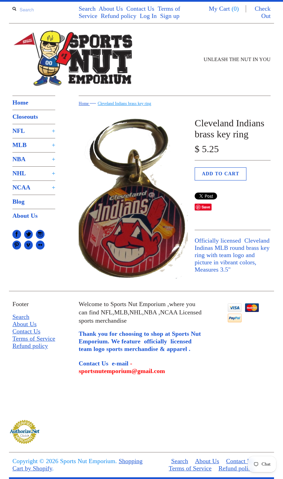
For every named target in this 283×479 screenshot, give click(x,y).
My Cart (224, 8)
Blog (18, 201)
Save (206, 206)
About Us (111, 8)
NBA (33, 159)
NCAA (33, 187)
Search (87, 8)
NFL (33, 130)
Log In (148, 15)
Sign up (169, 15)
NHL (33, 173)
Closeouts (25, 116)
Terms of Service (33, 338)
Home (20, 102)
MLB (33, 144)
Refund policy (118, 15)
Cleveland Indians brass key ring (124, 103)
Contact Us (140, 8)
